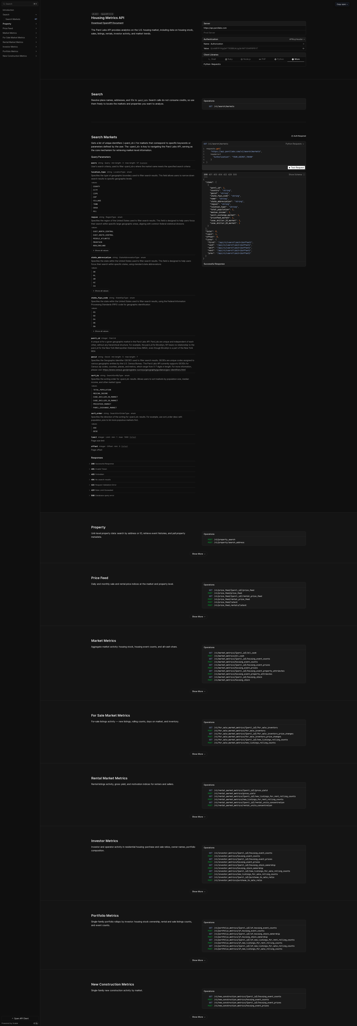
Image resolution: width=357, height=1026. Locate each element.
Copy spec (342, 4)
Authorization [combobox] (217, 44)
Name (206, 44)
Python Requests (294, 144)
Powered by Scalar (10, 1023)
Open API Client (21, 1018)
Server (207, 23)
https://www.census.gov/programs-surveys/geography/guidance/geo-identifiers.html (144, 370)
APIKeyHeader (297, 39)
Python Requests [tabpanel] (212, 64)
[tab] (212, 59)
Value (206, 48)
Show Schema (295, 174)
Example (143, 163)
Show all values (101, 250)
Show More (197, 554)
